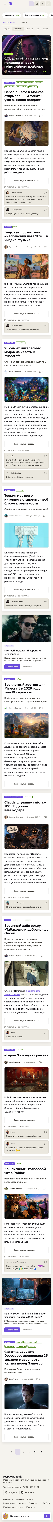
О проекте (8, 1502)
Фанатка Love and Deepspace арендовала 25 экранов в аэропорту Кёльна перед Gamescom (26, 1358)
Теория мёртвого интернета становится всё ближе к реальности (26, 499)
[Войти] (48, 3)
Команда (20, 1502)
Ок (47, 1516)
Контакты (30, 1510)
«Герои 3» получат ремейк (26, 1055)
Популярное (9, 22)
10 (34, 1452)
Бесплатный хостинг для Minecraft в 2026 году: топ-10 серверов (24, 689)
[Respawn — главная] (10, 4)
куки (27, 1516)
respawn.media (12, 1479)
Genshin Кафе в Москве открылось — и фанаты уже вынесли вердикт (24, 96)
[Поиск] (36, 3)
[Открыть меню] (4, 3)
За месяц (29, 29)
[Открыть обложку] (26, 133)
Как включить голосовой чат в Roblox (25, 1171)
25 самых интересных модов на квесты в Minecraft (22, 352)
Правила (33, 1506)
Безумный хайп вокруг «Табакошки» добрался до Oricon (26, 929)
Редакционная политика (14, 1506)
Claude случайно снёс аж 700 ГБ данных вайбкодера (25, 806)
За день (7, 29)
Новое (24, 22)
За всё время (42, 29)
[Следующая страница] (41, 1452)
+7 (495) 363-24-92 (30, 1490)
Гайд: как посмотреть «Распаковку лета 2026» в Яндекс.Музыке (26, 236)
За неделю (18, 29)
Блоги (30, 1502)
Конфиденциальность (13, 1510)
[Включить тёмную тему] (42, 3)
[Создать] (31, 3)
